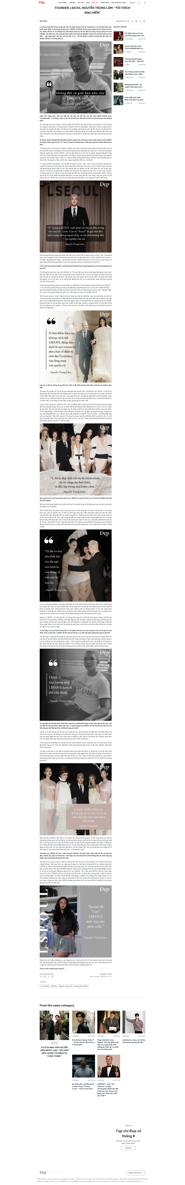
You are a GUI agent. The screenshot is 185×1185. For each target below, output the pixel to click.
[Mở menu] (144, 2)
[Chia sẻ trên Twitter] (140, 21)
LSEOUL (54, 986)
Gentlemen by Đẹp (118, 2)
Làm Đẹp (72, 2)
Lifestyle (129, 103)
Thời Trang (62, 2)
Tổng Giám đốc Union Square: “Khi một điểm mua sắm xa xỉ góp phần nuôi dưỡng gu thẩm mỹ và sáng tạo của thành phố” (107, 1044)
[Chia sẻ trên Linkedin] (144, 21)
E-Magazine (104, 2)
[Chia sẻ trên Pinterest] (136, 21)
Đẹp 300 (95, 2)
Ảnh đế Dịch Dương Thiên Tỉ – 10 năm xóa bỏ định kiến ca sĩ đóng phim (83, 1042)
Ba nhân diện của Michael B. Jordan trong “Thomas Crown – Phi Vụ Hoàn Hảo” (83, 1086)
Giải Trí (81, 2)
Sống (88, 2)
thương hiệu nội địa (81, 986)
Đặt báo (132, 2)
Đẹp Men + (44, 21)
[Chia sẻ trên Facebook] (132, 21)
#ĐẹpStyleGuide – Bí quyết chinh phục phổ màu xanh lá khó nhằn (133, 87)
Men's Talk (129, 77)
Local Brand (44, 986)
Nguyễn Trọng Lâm (65, 986)
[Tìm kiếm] (139, 3)
